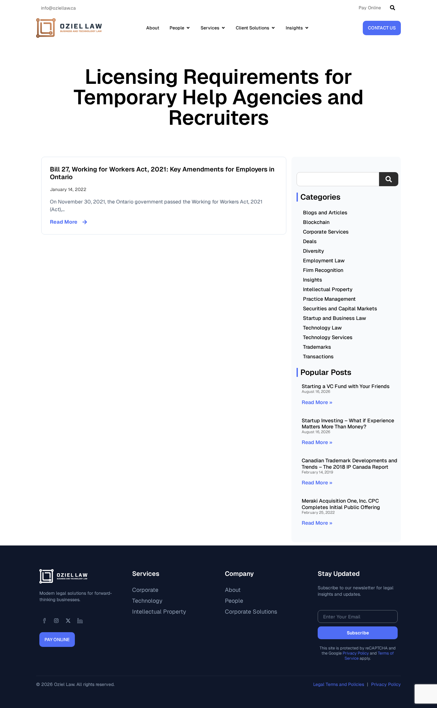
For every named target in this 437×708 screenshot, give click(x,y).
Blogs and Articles (325, 212)
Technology (147, 600)
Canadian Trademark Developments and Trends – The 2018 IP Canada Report (349, 463)
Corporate (145, 589)
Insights (312, 279)
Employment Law (324, 260)
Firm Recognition (323, 270)
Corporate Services (326, 231)
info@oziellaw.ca (58, 8)
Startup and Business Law (334, 318)
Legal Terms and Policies (339, 684)
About (233, 589)
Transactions (318, 356)
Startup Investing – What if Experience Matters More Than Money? (348, 423)
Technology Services (328, 337)
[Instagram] (56, 621)
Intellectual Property (328, 289)
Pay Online (370, 8)
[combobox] (338, 179)
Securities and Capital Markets (340, 308)
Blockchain (316, 222)
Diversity (313, 251)
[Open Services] (223, 28)
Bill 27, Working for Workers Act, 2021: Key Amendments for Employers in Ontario (162, 173)
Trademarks (317, 347)
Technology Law (322, 327)
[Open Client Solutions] (273, 28)
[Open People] (188, 28)
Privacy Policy (356, 653)
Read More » (317, 402)
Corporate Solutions (251, 611)
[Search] (394, 7)
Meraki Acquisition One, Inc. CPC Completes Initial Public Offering (341, 503)
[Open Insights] (307, 28)
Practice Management (329, 299)
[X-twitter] (68, 621)
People (234, 600)
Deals (310, 241)
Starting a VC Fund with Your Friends (346, 386)
